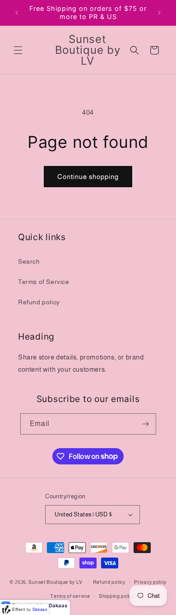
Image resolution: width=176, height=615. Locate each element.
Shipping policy (117, 596)
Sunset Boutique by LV (55, 582)
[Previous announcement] (17, 13)
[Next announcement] (159, 13)
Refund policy (39, 302)
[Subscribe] (146, 424)
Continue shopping (88, 176)
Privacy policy (150, 582)
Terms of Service (43, 281)
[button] (18, 50)
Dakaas (58, 605)
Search (29, 261)
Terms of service (70, 596)
